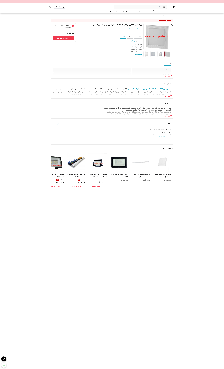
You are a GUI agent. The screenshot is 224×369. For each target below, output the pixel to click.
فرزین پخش (170, 15)
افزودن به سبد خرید (62, 38)
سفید (137, 37)
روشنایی (163, 15)
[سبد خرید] (50, 7)
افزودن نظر (56, 124)
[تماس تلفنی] (3, 358)
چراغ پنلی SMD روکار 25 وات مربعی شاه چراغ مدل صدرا (149, 89)
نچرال (130, 37)
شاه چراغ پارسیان (134, 29)
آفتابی (123, 37)
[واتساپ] (3, 365)
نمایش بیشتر (169, 76)
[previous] (171, 170)
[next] (53, 170)
